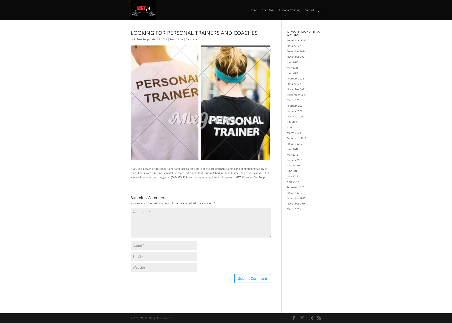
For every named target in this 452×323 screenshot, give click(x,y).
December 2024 (296, 51)
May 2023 (292, 67)
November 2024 (296, 56)
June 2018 (293, 149)
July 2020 (292, 122)
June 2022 (293, 73)
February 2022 (295, 78)
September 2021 (296, 94)
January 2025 (294, 46)
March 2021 (294, 100)
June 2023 (293, 62)
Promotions (176, 39)
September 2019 (296, 138)
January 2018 (294, 160)
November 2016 (296, 203)
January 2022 (294, 83)
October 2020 (295, 116)
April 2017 (293, 181)
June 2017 (293, 171)
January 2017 (294, 192)
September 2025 (296, 40)
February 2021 (295, 105)
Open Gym (268, 10)
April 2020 (293, 127)
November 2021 (296, 89)
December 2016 (296, 198)
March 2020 (294, 133)
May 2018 (292, 154)
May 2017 (292, 176)
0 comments (193, 39)
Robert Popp (141, 39)
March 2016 (294, 209)
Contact (309, 10)
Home (253, 10)
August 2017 (294, 165)
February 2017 (295, 187)
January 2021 (294, 111)
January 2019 (294, 143)
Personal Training (289, 10)
